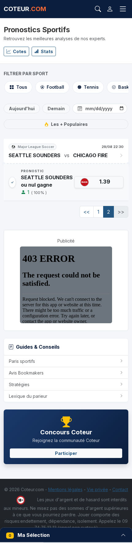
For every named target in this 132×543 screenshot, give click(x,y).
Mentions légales (65, 489)
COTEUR (25, 9)
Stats (46, 51)
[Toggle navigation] (122, 9)
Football (55, 87)
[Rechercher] (98, 9)
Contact (120, 489)
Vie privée (97, 489)
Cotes (19, 51)
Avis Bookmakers (26, 372)
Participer (66, 453)
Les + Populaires (69, 124)
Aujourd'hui (22, 108)
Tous (21, 87)
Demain (56, 108)
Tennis (91, 87)
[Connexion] (110, 9)
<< (86, 212)
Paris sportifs (22, 361)
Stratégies (19, 384)
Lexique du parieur (28, 396)
